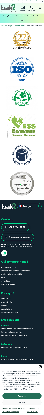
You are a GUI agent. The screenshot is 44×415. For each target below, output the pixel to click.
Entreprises (6, 299)
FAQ (3, 277)
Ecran (29, 16)
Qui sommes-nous (17, 25)
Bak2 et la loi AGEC (9, 284)
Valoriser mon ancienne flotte (14, 347)
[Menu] (40, 8)
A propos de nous (8, 267)
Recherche (31, 10)
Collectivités (6, 302)
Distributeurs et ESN (9, 312)
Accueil (4, 25)
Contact (22, 10)
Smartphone (7, 16)
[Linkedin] (4, 253)
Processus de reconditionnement (15, 270)
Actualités (5, 281)
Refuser (22, 402)
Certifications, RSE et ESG (11, 274)
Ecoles (4, 305)
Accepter (22, 396)
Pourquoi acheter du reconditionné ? (17, 328)
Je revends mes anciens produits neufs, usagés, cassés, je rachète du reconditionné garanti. (20, 1)
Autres (22, 21)
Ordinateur (20, 16)
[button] (40, 367)
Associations (6, 309)
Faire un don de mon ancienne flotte (17, 359)
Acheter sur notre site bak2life (14, 335)
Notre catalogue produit (11, 332)
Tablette (36, 16)
